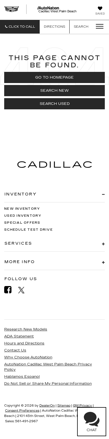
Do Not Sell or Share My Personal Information (48, 383)
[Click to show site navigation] (98, 27)
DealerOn (47, 405)
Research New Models (25, 329)
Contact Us (15, 350)
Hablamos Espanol (22, 376)
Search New (54, 90)
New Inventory (22, 209)
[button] (20, 27)
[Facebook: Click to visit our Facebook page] (10, 289)
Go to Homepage (54, 77)
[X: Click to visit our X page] (24, 290)
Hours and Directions (24, 343)
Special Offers (22, 223)
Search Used (55, 104)
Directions (54, 27)
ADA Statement (19, 336)
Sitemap (63, 405)
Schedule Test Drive (28, 230)
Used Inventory (23, 216)
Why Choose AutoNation (28, 357)
